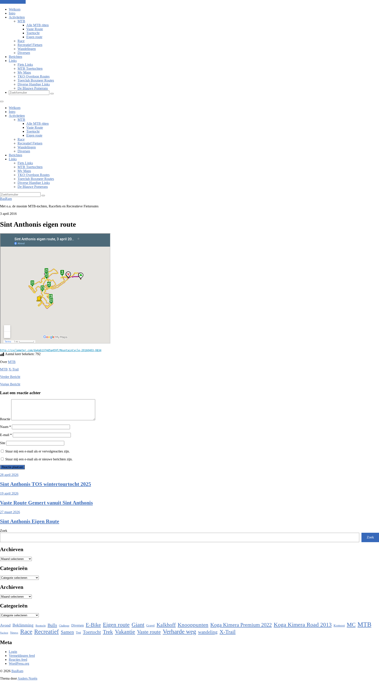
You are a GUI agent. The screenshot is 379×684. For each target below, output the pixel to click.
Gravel (150, 625)
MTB (21, 21)
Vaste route (149, 632)
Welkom (14, 9)
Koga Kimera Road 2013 (303, 625)
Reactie (5, 419)
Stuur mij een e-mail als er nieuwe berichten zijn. (39, 459)
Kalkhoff (166, 625)
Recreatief (46, 631)
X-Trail (14, 369)
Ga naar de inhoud (13, 2)
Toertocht (32, 33)
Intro (12, 13)
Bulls (52, 625)
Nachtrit (4, 633)
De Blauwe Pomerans (33, 88)
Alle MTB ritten (37, 25)
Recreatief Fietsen (30, 45)
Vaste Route (34, 29)
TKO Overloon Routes (34, 76)
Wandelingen (27, 49)
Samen (67, 632)
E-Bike (93, 625)
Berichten (15, 57)
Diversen (24, 53)
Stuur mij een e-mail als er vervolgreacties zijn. (37, 451)
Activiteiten (17, 17)
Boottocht (41, 625)
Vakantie (125, 632)
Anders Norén (27, 678)
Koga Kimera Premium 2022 (241, 625)
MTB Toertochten (30, 68)
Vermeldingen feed (22, 655)
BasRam (6, 199)
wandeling (208, 632)
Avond (5, 625)
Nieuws (14, 632)
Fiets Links (25, 64)
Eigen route (34, 37)
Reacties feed (18, 659)
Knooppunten (193, 625)
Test (78, 632)
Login (13, 652)
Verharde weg (179, 631)
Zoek (3, 531)
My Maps (24, 72)
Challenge (64, 625)
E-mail (6, 435)
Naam (5, 427)
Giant (138, 625)
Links (13, 60)
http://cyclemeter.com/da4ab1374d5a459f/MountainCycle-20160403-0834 (50, 350)
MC (351, 625)
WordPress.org (19, 663)
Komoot (339, 625)
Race (21, 41)
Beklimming (23, 625)
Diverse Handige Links (34, 84)
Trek (108, 632)
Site (2, 443)
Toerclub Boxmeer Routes (36, 80)
